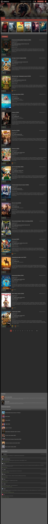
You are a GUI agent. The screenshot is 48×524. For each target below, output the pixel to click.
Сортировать (4, 36)
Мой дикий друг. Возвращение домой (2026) (21, 76)
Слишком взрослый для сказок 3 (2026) (20, 184)
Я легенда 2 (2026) (6, 472)
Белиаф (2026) (5, 456)
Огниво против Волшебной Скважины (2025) (21, 39)
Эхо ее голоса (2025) (16, 203)
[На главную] (5, 1)
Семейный (22, 43)
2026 (27, 61)
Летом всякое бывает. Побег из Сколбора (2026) (22, 221)
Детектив (15, 61)
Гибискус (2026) (15, 112)
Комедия (18, 61)
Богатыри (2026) (15, 239)
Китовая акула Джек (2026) (18, 94)
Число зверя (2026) (6, 461)
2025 (28, 43)
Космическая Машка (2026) (18, 275)
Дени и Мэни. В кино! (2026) (18, 293)
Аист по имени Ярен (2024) (18, 166)
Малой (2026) (5, 467)
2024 (22, 170)
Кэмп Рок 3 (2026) (16, 130)
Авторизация (40, 1)
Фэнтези (26, 43)
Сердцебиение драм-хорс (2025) (19, 257)
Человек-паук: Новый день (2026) (8, 492)
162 (37, 330)
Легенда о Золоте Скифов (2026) (19, 58)
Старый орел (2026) (16, 311)
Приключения (19, 43)
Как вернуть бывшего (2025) (7, 486)
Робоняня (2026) (15, 148)
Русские (15, 43)
